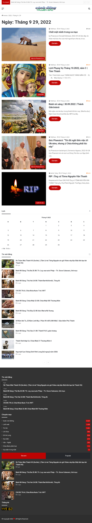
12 (8, 235)
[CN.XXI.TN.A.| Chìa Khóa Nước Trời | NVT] (8, 294)
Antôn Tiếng (54, 173)
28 (33, 245)
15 (46, 235)
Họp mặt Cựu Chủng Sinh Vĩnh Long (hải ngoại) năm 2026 (37, 352)
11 (84, 230)
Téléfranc (53, 29)
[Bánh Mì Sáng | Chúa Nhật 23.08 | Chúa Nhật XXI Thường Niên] (8, 304)
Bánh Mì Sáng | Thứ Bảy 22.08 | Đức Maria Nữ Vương (35, 311)
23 (58, 240)
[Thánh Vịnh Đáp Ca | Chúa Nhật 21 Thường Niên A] (8, 344)
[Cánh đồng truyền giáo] (46, 8)
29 (46, 245)
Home (5, 15)
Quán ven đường (8, 421)
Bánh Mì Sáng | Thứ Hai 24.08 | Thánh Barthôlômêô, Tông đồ (38, 281)
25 (84, 240)
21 (33, 240)
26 (8, 245)
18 (84, 235)
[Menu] (3, 9)
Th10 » (8, 248)
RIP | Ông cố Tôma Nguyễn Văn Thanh (68, 176)
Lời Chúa (6, 431)
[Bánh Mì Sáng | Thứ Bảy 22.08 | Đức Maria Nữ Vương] (8, 314)
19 (8, 240)
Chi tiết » (55, 43)
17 (71, 235)
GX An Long (7, 435)
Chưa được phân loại (10, 446)
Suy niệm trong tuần (9, 450)
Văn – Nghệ (7, 442)
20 (21, 240)
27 (21, 245)
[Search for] (89, 9)
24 (71, 240)
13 (21, 235)
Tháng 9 (15, 15)
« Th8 (3, 248)
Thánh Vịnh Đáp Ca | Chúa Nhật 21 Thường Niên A (33, 341)
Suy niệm (6, 439)
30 (58, 245)
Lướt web (6, 424)
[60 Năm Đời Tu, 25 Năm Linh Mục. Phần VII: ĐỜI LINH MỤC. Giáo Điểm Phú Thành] (8, 324)
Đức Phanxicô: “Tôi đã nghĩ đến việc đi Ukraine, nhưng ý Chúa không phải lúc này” (68, 143)
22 (46, 240)
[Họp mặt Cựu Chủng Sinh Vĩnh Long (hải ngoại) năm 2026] (8, 355)
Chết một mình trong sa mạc (63, 32)
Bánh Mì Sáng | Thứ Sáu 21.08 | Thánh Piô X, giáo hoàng (36, 331)
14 (33, 235)
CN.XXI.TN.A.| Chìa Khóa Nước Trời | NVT (31, 291)
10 (71, 230)
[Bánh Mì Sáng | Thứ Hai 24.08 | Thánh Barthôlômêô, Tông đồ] (8, 284)
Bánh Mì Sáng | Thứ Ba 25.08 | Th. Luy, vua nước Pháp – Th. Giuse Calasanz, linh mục (38, 2)
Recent (23, 456)
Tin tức (5, 428)
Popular (68, 456)
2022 (10, 15)
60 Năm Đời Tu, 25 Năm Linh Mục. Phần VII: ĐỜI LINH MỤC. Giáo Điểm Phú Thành (45, 321)
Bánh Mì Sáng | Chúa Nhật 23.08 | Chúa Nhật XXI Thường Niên (38, 301)
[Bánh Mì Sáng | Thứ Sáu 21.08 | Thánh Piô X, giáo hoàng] (8, 334)
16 (58, 235)
